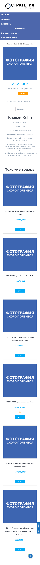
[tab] (20, 109)
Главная (9, 44)
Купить (22, 93)
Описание (20, 109)
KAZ (15, 44)
